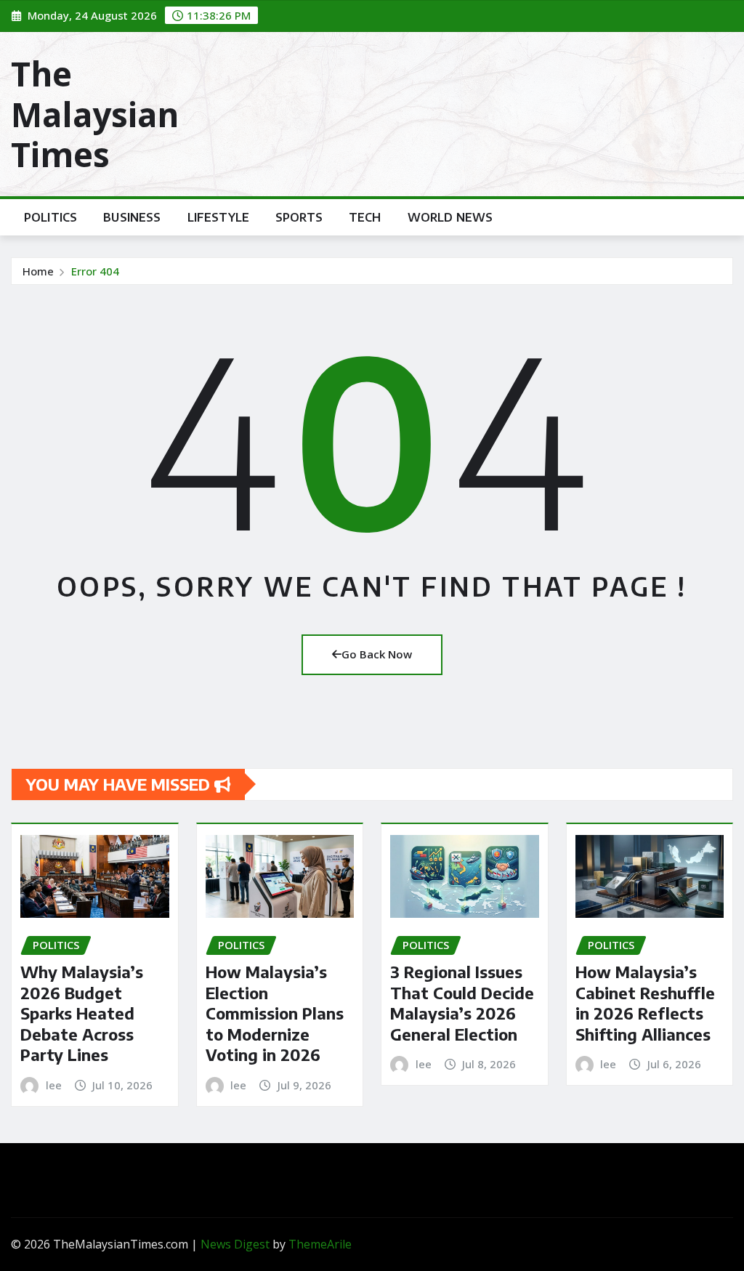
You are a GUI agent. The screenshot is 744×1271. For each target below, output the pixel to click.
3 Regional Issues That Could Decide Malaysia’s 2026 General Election (462, 1002)
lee (54, 1085)
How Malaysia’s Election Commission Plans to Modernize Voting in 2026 (275, 1013)
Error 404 (95, 271)
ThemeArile (320, 1244)
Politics (50, 217)
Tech (365, 217)
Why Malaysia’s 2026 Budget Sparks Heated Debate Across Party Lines (81, 1013)
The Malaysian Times (95, 113)
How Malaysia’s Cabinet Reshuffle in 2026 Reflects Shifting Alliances (645, 1002)
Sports (299, 217)
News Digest (235, 1244)
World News (450, 217)
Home (38, 271)
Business (132, 217)
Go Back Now (376, 654)
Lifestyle (218, 217)
